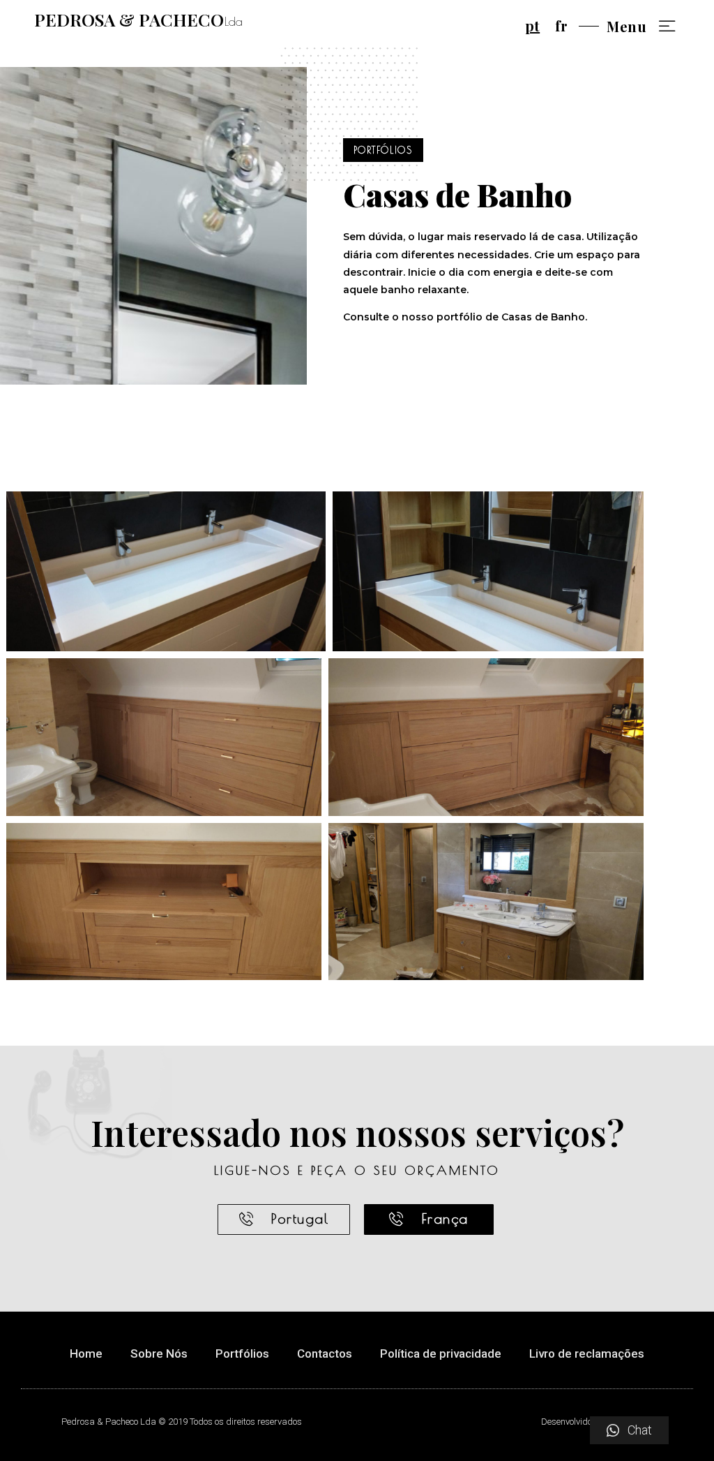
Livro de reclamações (586, 1353)
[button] (284, 1219)
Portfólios (242, 1353)
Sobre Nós (159, 1353)
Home (86, 1353)
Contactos (324, 1353)
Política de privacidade (440, 1353)
